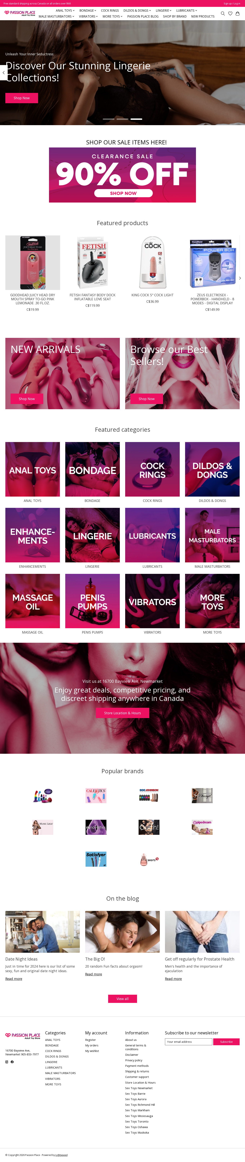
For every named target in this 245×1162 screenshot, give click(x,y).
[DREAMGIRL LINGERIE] (202, 796)
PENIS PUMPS (92, 632)
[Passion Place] (20, 13)
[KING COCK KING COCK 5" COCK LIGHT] (152, 262)
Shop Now (22, 98)
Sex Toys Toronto (137, 1121)
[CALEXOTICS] (96, 796)
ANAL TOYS (32, 500)
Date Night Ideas (21, 959)
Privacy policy (133, 1060)
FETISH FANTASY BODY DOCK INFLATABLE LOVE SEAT (92, 297)
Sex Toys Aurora (135, 1099)
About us (131, 1040)
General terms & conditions (135, 1047)
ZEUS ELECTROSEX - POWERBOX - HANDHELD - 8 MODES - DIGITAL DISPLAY (212, 299)
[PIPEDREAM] (202, 828)
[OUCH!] (149, 828)
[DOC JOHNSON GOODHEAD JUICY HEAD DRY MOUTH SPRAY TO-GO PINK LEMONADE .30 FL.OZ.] (32, 262)
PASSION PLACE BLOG (142, 16)
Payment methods (137, 1066)
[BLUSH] (43, 796)
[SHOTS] (149, 859)
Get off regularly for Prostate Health (199, 959)
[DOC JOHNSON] (149, 796)
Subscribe (226, 1042)
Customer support (137, 1077)
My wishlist (92, 1051)
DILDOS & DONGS (212, 500)
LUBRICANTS (152, 566)
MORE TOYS (212, 632)
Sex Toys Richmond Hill (140, 1104)
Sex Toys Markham (137, 1110)
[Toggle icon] (222, 13)
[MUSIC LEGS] (43, 828)
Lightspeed (62, 1155)
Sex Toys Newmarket (139, 1088)
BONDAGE (92, 500)
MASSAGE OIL (32, 632)
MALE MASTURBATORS (212, 566)
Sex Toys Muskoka (137, 1132)
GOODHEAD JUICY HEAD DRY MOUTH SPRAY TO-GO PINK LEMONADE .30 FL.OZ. (32, 299)
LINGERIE (92, 566)
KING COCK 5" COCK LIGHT (152, 295)
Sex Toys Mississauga (139, 1116)
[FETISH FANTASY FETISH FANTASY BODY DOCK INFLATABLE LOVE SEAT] (92, 262)
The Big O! (95, 959)
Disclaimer (131, 1055)
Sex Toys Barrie (135, 1093)
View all (123, 998)
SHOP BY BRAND (175, 16)
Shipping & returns (137, 1071)
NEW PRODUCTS (203, 16)
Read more (13, 978)
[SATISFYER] (96, 859)
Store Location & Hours (122, 713)
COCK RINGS (110, 11)
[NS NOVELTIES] (96, 828)
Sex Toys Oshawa (136, 1127)
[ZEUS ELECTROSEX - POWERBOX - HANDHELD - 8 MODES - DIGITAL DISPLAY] (212, 262)
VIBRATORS (152, 632)
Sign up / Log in (232, 3)
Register (90, 1040)
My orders (91, 1045)
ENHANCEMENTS (32, 566)
